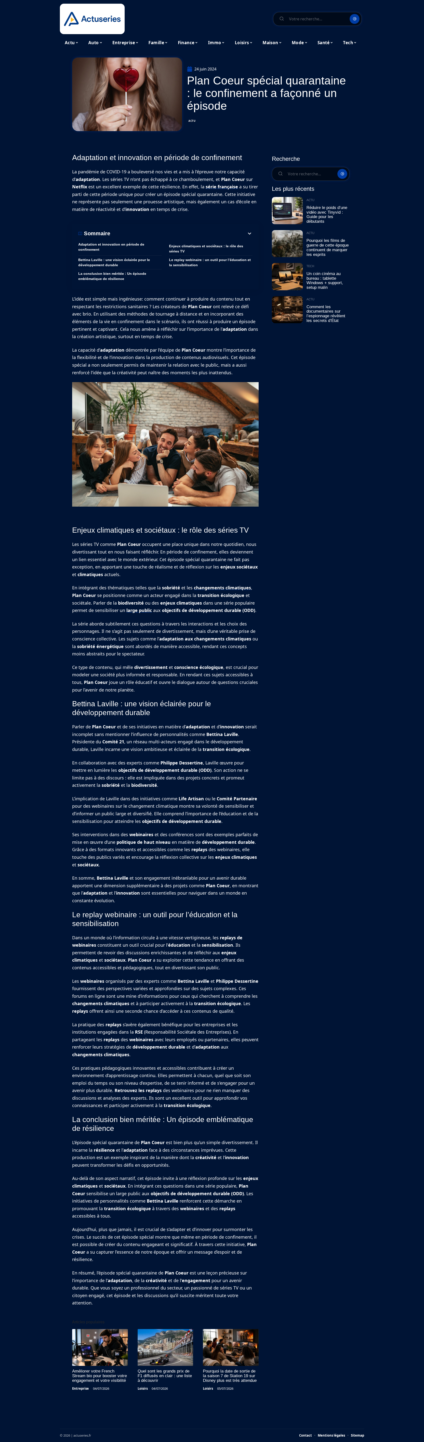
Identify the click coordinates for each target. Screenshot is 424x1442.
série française (222, 187)
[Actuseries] (92, 19)
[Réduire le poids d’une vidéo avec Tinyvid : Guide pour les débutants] (287, 210)
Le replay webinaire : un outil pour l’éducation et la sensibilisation (210, 262)
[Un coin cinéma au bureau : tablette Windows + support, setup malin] (287, 276)
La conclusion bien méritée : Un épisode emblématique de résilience (112, 276)
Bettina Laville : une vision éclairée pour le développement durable (114, 262)
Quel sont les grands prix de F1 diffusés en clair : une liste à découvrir (165, 1376)
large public (139, 610)
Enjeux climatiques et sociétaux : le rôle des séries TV (206, 248)
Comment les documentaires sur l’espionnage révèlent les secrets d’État (325, 314)
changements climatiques (222, 588)
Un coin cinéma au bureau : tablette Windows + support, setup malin (324, 280)
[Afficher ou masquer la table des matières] (181, 233)
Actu (192, 121)
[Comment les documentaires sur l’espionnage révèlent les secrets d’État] (287, 309)
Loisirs (143, 1388)
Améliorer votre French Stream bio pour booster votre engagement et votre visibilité (99, 1376)
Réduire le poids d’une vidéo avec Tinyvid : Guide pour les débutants (326, 214)
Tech (310, 266)
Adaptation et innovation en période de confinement (111, 246)
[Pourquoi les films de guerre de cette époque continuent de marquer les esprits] (287, 243)
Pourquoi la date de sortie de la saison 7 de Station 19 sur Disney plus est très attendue (230, 1376)
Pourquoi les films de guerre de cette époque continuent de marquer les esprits (327, 247)
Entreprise (80, 1388)
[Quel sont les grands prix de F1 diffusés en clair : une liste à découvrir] (165, 1347)
